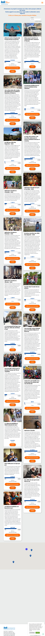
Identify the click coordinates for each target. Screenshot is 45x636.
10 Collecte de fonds (12, 65)
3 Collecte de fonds (12, 255)
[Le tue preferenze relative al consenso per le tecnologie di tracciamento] (43, 634)
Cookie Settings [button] (32, 632)
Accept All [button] (37, 632)
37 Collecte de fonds (12, 481)
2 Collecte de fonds (12, 117)
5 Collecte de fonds (32, 208)
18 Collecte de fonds (12, 532)
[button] (13, 562)
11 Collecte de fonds (32, 454)
